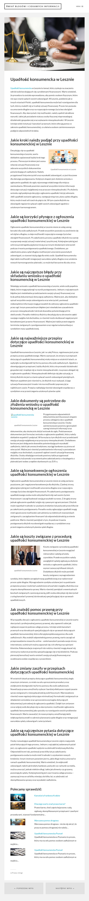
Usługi (20, 873)
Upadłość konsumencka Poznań (48, 833)
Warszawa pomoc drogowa (46, 820)
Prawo (14, 873)
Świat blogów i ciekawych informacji (32, 6)
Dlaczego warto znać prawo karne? (49, 804)
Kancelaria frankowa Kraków (47, 795)
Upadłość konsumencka (21, 88)
